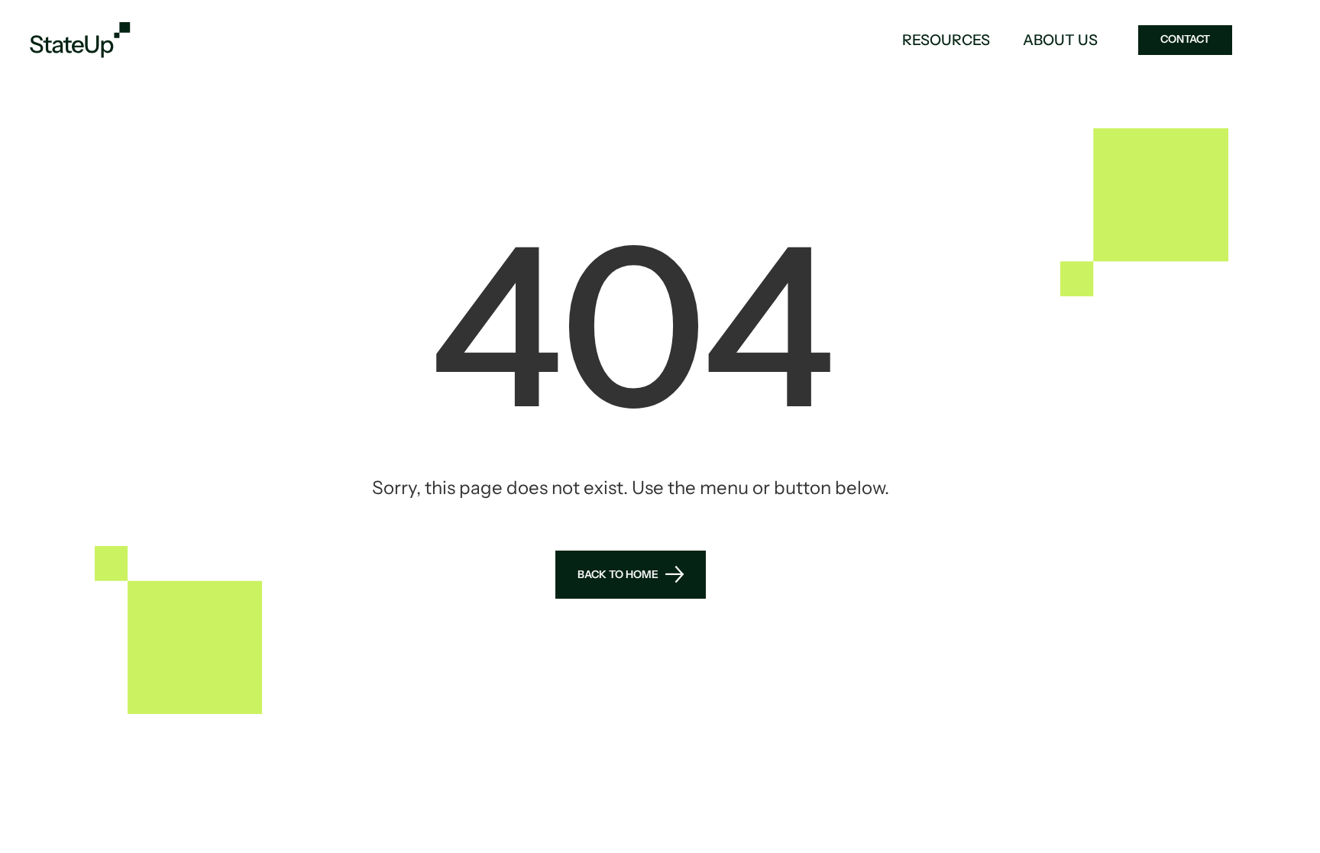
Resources (946, 40)
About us (1060, 40)
